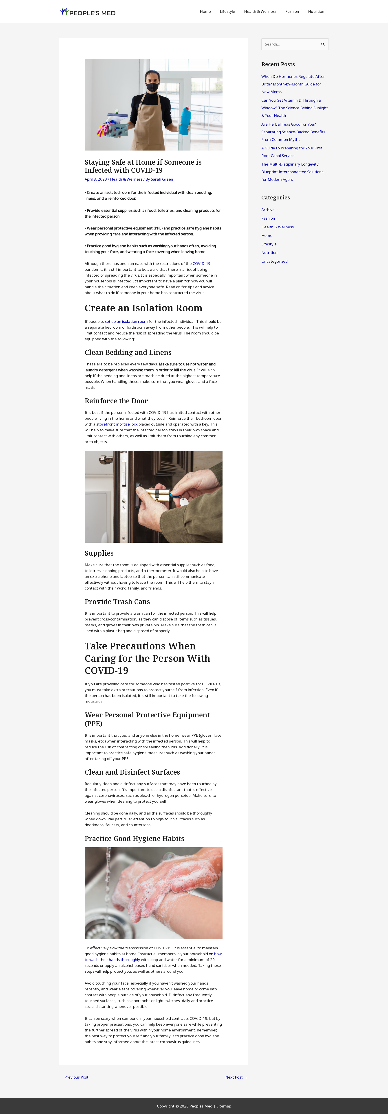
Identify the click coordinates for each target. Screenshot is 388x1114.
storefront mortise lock (117, 424)
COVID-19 (201, 263)
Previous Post (74, 1077)
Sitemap (223, 1106)
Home (266, 235)
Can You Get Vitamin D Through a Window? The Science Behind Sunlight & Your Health (294, 108)
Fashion (268, 218)
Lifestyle (269, 244)
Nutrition (269, 252)
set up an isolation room (126, 321)
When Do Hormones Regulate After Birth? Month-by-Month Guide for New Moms (293, 84)
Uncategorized (274, 261)
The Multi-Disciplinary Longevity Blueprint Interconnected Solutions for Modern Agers (292, 172)
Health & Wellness (126, 179)
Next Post (236, 1077)
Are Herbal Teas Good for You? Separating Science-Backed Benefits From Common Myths (293, 132)
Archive (268, 209)
